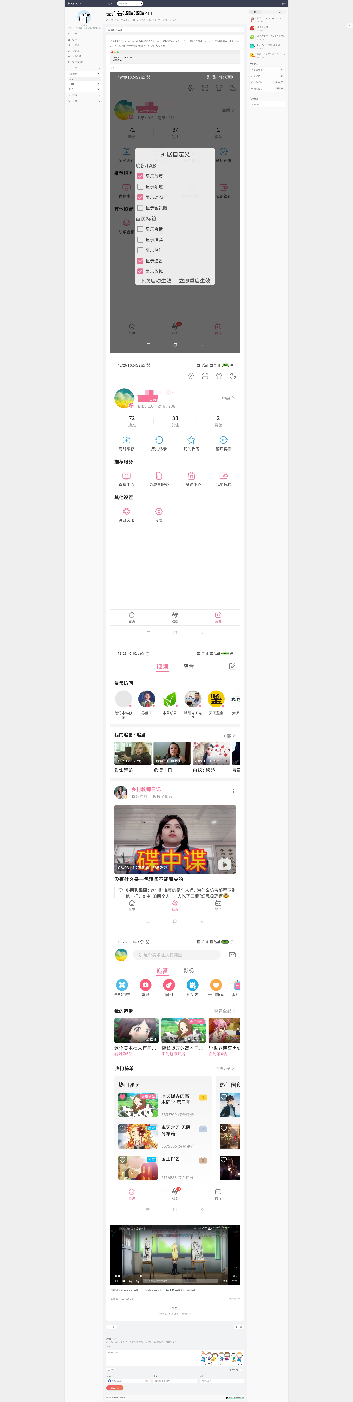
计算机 (84, 84)
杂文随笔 (84, 73)
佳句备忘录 (262, 27)
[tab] (255, 12)
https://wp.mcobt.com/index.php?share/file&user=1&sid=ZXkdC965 (151, 1289)
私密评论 (233, 1369)
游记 (84, 89)
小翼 (111, 20)
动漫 (84, 79)
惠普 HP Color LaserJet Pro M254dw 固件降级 (278, 18)
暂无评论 (152, 20)
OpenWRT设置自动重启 (268, 44)
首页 (113, 29)
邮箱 (156, 1376)
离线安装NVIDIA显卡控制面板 (271, 35)
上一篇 (111, 1327)
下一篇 (239, 1327)
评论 (109, 1346)
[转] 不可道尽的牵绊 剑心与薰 (271, 53)
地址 (202, 1376)
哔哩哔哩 (255, 104)
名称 (109, 1376)
